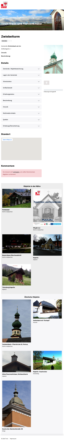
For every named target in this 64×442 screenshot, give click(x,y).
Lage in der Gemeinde (10, 75)
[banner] (4, 4)
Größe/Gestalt (7, 88)
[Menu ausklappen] (61, 4)
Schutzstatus (7, 82)
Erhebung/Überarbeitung (11, 126)
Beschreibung (7, 101)
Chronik (5, 107)
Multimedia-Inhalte (9, 113)
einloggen (16, 172)
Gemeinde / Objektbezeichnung (13, 69)
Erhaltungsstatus (8, 94)
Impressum (13, 439)
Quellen (5, 120)
